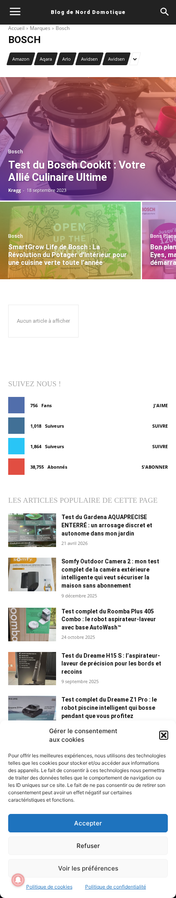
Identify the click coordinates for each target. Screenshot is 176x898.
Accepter (88, 823)
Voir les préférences (88, 868)
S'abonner (155, 467)
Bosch (15, 152)
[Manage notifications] (18, 880)
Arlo (66, 59)
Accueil (16, 28)
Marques (40, 28)
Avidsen (89, 59)
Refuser (88, 846)
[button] (164, 735)
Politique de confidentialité (115, 887)
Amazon (20, 59)
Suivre (160, 426)
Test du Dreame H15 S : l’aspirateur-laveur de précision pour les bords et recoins (111, 663)
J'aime (160, 405)
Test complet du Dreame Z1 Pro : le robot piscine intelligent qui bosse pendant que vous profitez (109, 707)
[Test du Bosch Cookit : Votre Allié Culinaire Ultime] (88, 139)
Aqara (46, 59)
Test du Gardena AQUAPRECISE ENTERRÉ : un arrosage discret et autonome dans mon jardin (106, 525)
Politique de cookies (49, 887)
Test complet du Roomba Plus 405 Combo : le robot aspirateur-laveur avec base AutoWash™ (108, 619)
